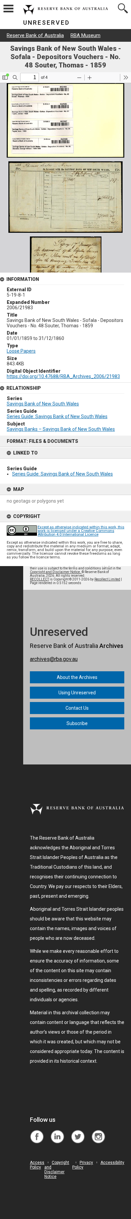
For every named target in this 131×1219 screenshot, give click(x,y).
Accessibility (112, 1162)
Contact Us (77, 708)
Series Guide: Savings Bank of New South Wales (62, 474)
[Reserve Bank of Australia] (37, 1132)
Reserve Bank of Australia (35, 35)
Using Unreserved (77, 692)
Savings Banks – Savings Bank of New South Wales (61, 429)
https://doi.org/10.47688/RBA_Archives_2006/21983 (63, 376)
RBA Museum (85, 35)
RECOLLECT (39, 579)
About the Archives (77, 677)
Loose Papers (21, 351)
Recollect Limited (107, 579)
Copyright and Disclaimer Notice (56, 1169)
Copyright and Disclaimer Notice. (56, 572)
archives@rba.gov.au (54, 659)
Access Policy (37, 1165)
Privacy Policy (82, 1165)
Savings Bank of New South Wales (43, 403)
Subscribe (77, 723)
